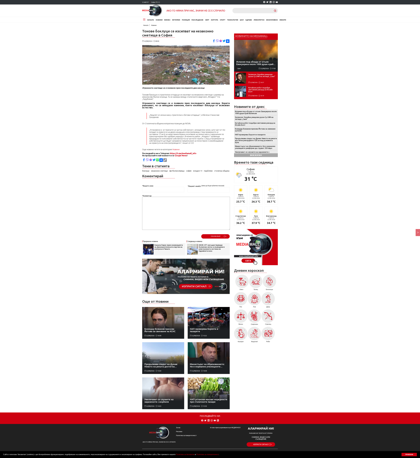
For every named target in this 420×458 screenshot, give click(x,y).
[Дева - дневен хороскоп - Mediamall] (268, 300)
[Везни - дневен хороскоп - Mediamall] (241, 318)
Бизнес (167, 20)
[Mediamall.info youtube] (277, 2)
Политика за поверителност (207, 454)
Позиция (186, 20)
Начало (150, 20)
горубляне (208, 171)
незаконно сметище (159, 171)
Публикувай (215, 236)
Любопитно (259, 20)
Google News (181, 155)
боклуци (145, 171)
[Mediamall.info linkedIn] (271, 2)
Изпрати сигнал (260, 444)
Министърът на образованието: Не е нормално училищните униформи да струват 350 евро (255, 147)
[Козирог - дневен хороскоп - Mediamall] (241, 335)
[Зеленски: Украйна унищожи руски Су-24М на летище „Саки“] (240, 78)
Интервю (176, 20)
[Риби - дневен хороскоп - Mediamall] (268, 335)
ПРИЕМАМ (409, 454)
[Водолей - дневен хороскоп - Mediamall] (254, 335)
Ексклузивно (272, 20)
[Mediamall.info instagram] (274, 2)
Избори (283, 20)
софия (188, 171)
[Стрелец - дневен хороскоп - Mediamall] (268, 318)
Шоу (242, 20)
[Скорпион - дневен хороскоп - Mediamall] (254, 318)
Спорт (222, 20)
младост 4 (197, 171)
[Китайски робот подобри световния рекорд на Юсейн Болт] (240, 91)
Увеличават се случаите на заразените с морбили (252, 153)
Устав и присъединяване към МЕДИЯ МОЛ (225, 427)
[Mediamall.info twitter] (267, 2)
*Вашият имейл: (194, 186)
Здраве (248, 20)
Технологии (232, 20)
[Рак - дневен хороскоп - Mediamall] (241, 300)
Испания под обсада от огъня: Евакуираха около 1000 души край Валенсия (256, 112)
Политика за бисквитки (185, 454)
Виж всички (256, 155)
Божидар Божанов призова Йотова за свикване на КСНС (255, 130)
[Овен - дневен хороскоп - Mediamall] (241, 283)
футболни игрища (176, 171)
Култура (214, 20)
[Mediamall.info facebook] (264, 2)
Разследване (197, 20)
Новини (159, 20)
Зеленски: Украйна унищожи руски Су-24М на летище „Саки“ (261, 75)
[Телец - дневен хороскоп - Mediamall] (255, 283)
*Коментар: (147, 196)
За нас (178, 427)
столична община (221, 171)
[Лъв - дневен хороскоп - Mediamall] (254, 300)
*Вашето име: (147, 186)
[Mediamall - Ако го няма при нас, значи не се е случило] (152, 10)
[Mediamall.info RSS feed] (218, 420)
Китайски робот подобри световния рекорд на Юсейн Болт (260, 90)
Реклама (179, 431)
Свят (207, 20)
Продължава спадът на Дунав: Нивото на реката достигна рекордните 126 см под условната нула (256, 140)
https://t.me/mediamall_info (183, 153)
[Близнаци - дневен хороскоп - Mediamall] (269, 283)
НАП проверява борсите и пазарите (250, 135)
